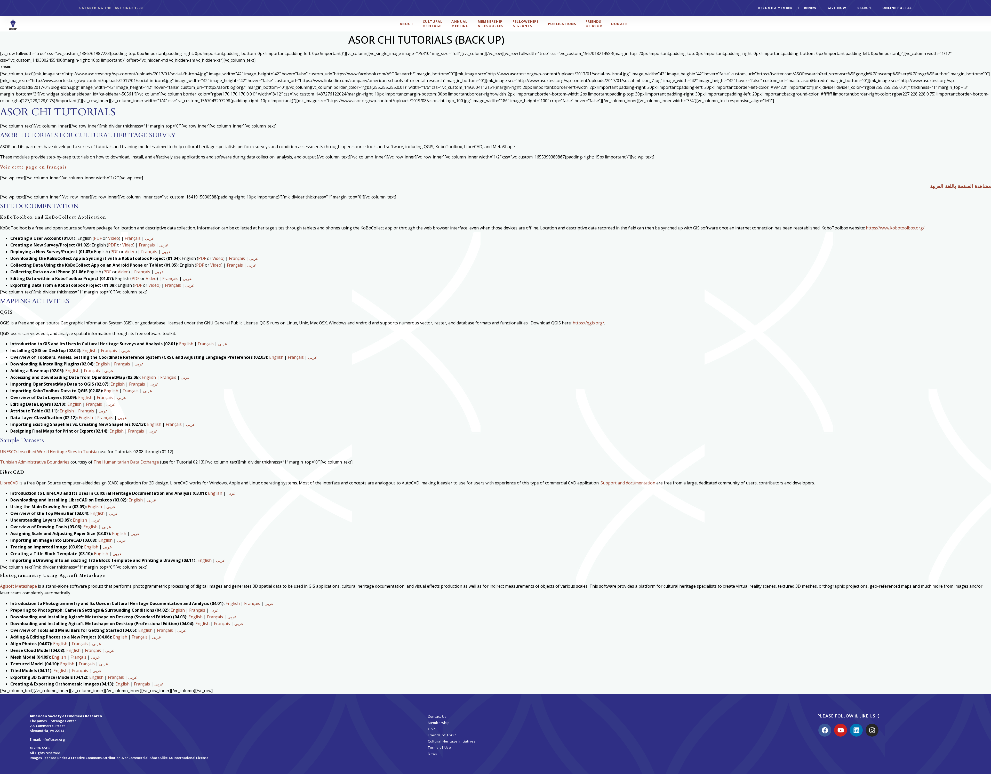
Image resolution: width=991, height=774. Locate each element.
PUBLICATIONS (562, 23)
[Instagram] (872, 730)
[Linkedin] (856, 730)
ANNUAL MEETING (460, 23)
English (186, 344)
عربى (149, 238)
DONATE (619, 23)
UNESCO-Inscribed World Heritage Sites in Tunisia (48, 451)
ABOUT (407, 23)
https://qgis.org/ (588, 323)
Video (113, 238)
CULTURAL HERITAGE (433, 23)
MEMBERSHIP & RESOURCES (491, 23)
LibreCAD (9, 483)
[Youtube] (840, 730)
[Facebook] (824, 730)
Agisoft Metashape (18, 586)
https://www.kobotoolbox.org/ (895, 228)
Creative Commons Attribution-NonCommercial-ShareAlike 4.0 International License (140, 757)
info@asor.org (53, 739)
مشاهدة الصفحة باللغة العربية (960, 186)
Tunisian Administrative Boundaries (34, 462)
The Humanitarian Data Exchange (126, 462)
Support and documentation (628, 483)
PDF (98, 238)
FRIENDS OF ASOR (594, 23)
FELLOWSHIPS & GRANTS (526, 23)
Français (133, 238)
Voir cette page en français (33, 167)
